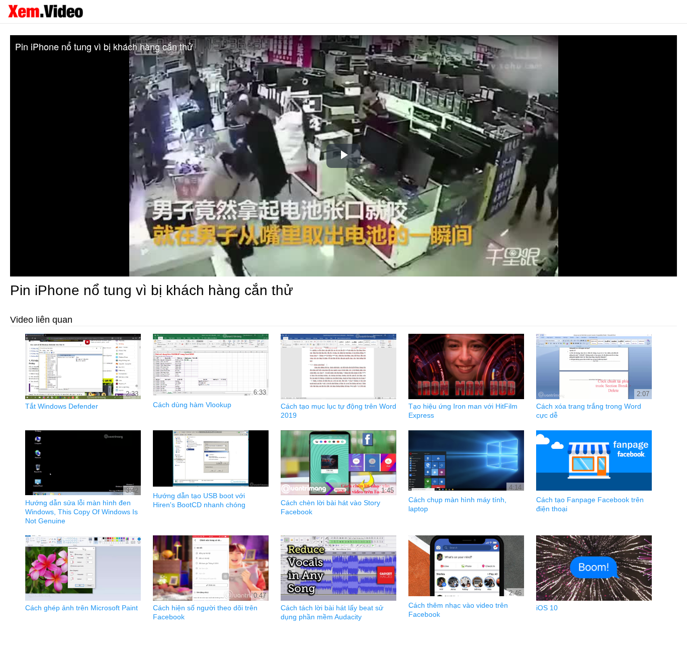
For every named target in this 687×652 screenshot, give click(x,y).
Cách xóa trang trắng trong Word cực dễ (588, 410)
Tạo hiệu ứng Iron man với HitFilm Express (463, 410)
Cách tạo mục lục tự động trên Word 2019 (338, 410)
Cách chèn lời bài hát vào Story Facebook (330, 507)
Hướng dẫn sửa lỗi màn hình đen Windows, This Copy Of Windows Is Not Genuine (81, 512)
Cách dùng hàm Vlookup (192, 405)
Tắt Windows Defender (61, 406)
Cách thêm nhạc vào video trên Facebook (458, 609)
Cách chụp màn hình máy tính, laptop (457, 504)
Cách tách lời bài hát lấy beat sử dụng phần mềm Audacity (332, 612)
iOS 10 (547, 608)
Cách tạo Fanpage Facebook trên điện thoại (590, 504)
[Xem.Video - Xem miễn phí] (45, 11)
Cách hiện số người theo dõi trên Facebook (205, 612)
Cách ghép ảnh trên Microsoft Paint (81, 608)
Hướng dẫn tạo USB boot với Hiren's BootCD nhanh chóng (199, 500)
